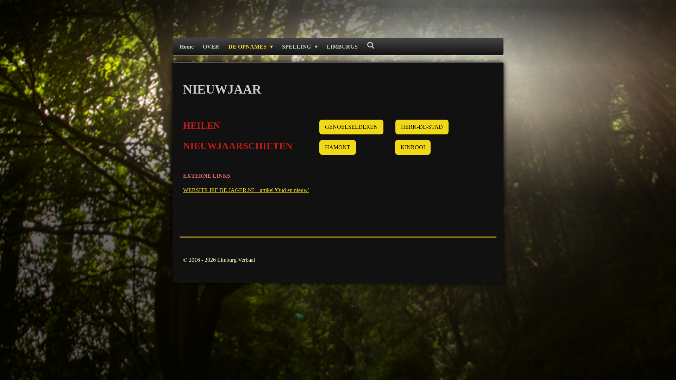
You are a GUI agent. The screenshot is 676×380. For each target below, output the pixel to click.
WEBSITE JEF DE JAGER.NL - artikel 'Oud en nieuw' (246, 190)
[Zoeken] (370, 45)
